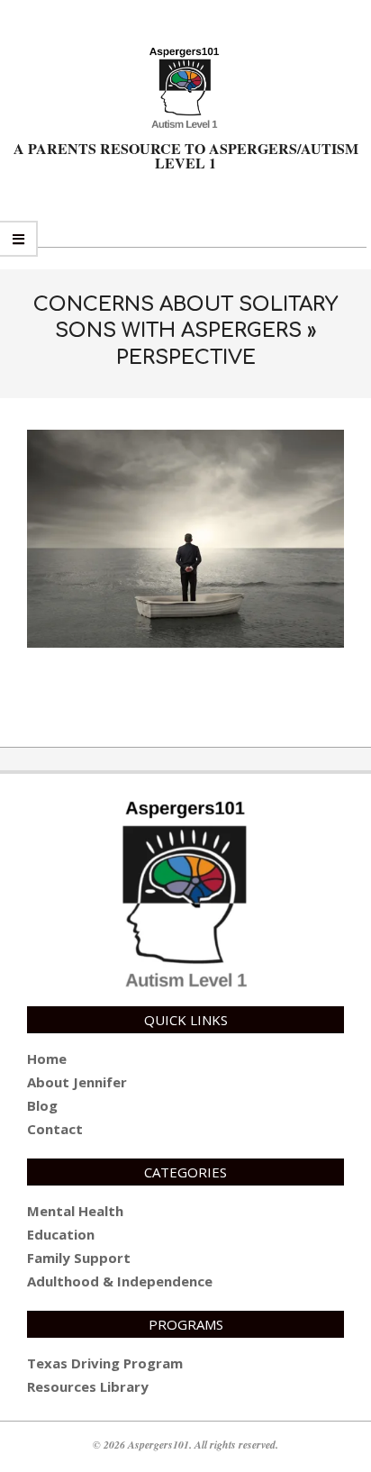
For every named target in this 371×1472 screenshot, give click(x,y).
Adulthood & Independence (120, 1281)
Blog (42, 1105)
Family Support (79, 1258)
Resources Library (88, 1386)
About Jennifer (77, 1082)
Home (47, 1058)
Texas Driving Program (105, 1363)
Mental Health (75, 1211)
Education (61, 1234)
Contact (55, 1129)
